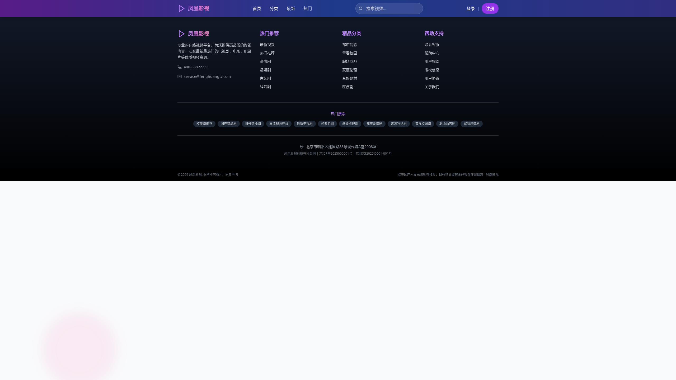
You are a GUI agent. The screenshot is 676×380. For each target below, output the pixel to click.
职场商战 (349, 61)
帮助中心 (432, 52)
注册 (490, 8)
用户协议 (432, 78)
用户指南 (432, 61)
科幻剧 (265, 86)
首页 (257, 8)
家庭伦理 (349, 69)
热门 (307, 8)
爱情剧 (265, 61)
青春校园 (349, 52)
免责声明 (231, 174)
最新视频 (267, 44)
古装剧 (265, 78)
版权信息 (432, 69)
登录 (471, 8)
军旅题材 (349, 78)
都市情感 (349, 44)
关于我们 (432, 86)
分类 (274, 8)
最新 (291, 8)
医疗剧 (347, 86)
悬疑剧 (265, 69)
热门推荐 (267, 52)
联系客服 (432, 44)
